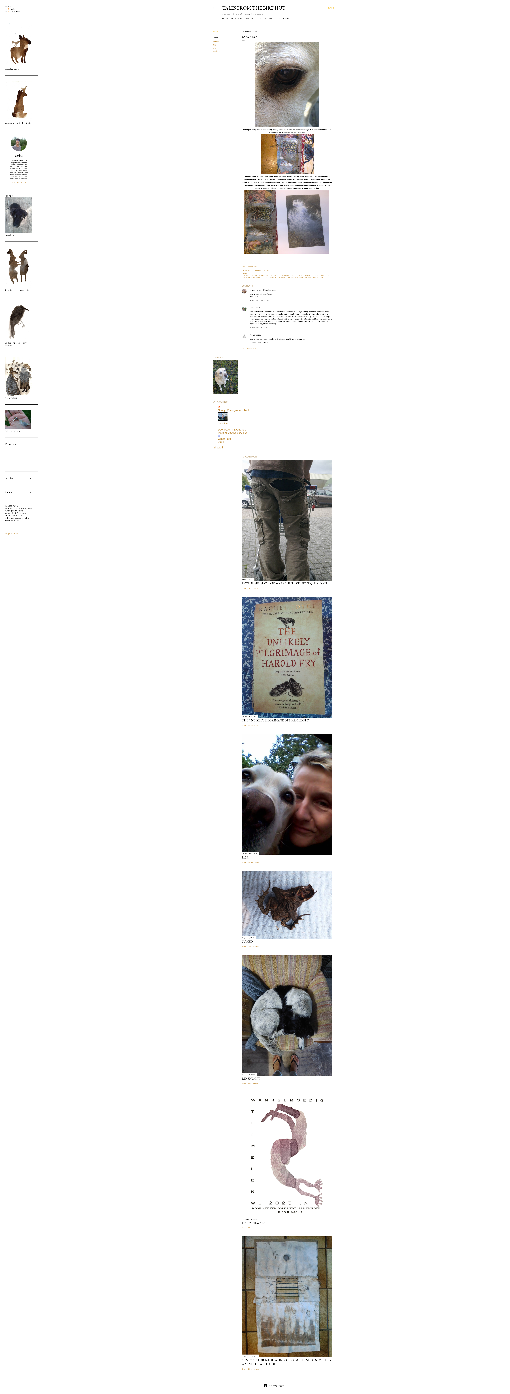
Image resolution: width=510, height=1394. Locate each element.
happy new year (255, 1223)
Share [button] (215, 31)
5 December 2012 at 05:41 (259, 343)
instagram (236, 19)
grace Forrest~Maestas (260, 290)
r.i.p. (245, 857)
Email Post (252, 267)
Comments (14, 11)
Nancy (253, 335)
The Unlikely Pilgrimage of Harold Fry (275, 720)
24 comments (253, 862)
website (285, 19)
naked (247, 941)
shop (259, 19)
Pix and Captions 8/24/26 (233, 432)
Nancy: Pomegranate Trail (233, 410)
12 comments (253, 1228)
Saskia (253, 307)
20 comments (253, 725)
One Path (223, 423)
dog (214, 45)
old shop (248, 19)
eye (214, 48)
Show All (218, 447)
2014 (221, 441)
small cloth (217, 51)
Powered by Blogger (276, 1386)
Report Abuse (12, 533)
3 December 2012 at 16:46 (259, 300)
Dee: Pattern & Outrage (232, 429)
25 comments (253, 946)
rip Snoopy (251, 1078)
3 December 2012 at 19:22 (259, 327)
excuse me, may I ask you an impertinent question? (284, 583)
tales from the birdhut (253, 8)
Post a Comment (249, 349)
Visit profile (19, 182)
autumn (216, 42)
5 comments (253, 588)
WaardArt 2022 (271, 19)
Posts (12, 9)
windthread (224, 438)
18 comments (253, 1083)
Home (225, 19)
